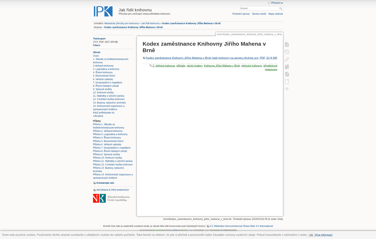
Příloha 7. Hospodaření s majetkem (111, 147)
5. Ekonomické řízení (104, 75)
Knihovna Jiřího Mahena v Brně (222, 65)
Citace (96, 45)
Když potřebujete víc (104, 112)
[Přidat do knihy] (286, 66)
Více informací (324, 234)
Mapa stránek (275, 13)
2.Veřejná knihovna (103, 65)
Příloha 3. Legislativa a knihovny (110, 134)
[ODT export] (286, 81)
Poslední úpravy (241, 13)
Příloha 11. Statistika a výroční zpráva (113, 161)
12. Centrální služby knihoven (109, 99)
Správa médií (259, 13)
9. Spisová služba (102, 89)
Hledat (281, 8)
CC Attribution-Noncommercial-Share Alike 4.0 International (241, 226)
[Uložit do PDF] (286, 74)
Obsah (96, 52)
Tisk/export (99, 38)
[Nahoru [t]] (286, 89)
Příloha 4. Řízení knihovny (107, 137)
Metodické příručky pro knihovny (121, 23)
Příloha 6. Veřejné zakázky (107, 144)
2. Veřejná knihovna (164, 65)
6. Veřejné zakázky (103, 79)
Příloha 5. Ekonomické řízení (108, 141)
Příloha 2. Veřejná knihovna (107, 131)
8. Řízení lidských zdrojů (106, 86)
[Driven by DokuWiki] (229, 230)
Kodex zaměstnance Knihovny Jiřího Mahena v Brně (191, 23)
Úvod (96, 55)
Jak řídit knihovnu (150, 23)
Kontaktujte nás (105, 183)
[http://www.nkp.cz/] (111, 198)
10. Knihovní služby (103, 92)
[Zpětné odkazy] (286, 59)
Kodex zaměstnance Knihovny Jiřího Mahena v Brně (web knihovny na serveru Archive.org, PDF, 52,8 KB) (211, 57)
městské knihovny (251, 65)
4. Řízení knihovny (103, 72)
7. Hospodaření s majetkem (107, 82)
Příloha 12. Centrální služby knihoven (113, 164)
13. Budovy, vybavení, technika (109, 102)
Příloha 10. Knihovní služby (107, 157)
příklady (180, 65)
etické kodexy (194, 65)
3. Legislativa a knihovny (106, 69)
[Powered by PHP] (180, 230)
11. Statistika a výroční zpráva (108, 96)
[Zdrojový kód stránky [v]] (286, 44)
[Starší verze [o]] (286, 51)
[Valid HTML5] (196, 230)
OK (311, 235)
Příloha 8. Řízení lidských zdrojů (110, 151)
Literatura (98, 116)
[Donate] (164, 230)
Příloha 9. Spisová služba (106, 154)
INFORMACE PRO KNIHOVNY (113, 190)
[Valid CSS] (212, 230)
